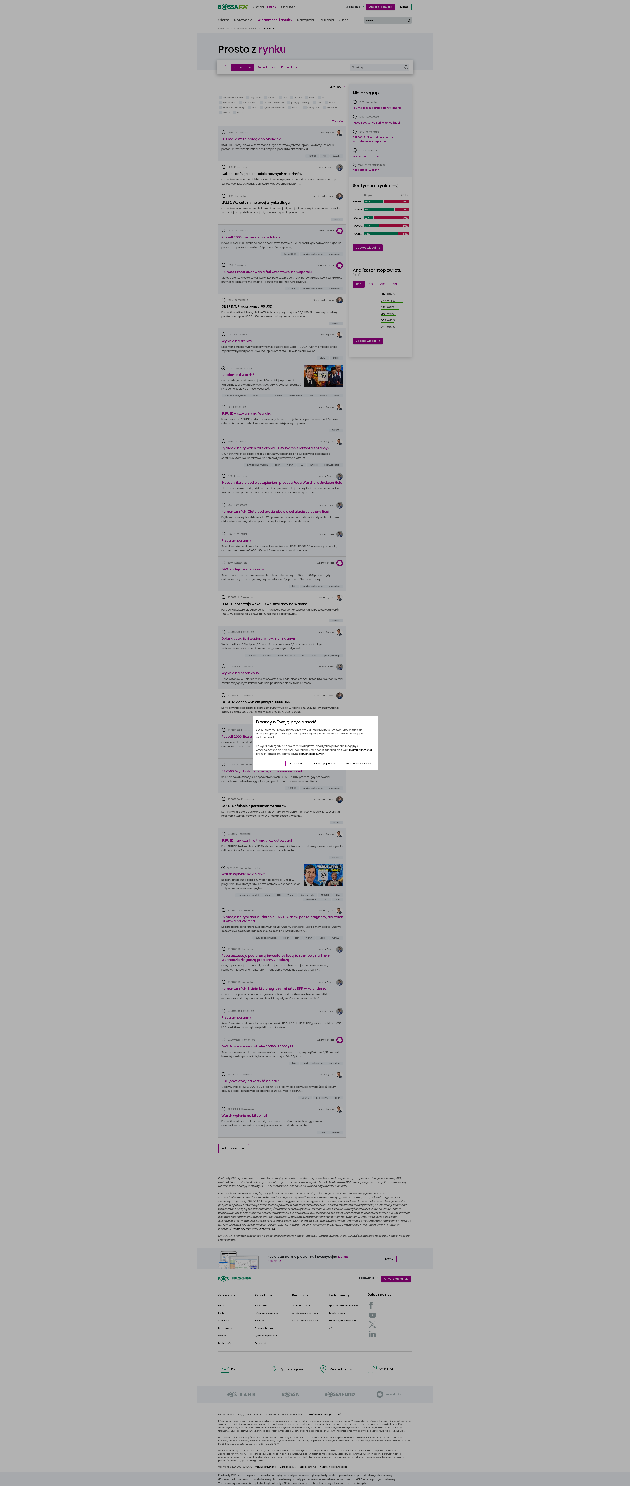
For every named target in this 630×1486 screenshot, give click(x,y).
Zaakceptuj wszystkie (358, 763)
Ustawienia (295, 763)
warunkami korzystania (357, 750)
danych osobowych (311, 754)
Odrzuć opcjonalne (324, 763)
